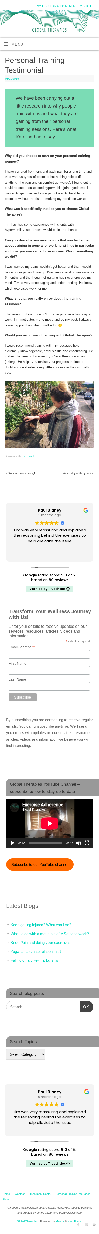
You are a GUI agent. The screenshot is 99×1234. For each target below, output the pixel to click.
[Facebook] (78, 18)
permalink (29, 456)
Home (6, 1193)
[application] (49, 823)
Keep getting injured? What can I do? (41, 925)
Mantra (60, 1221)
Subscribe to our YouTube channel (39, 864)
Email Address (22, 647)
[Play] (12, 843)
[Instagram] (85, 18)
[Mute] (78, 843)
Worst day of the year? (78, 473)
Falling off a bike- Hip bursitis (34, 960)
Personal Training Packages (73, 1193)
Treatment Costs (40, 1193)
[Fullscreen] (86, 843)
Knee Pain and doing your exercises (40, 942)
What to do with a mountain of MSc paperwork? (50, 934)
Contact (20, 1193)
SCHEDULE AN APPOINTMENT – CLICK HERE (66, 6)
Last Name (17, 679)
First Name (17, 663)
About (6, 1199)
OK (84, 1006)
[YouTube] (92, 18)
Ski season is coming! (20, 473)
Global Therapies (27, 1221)
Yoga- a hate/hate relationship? (36, 951)
